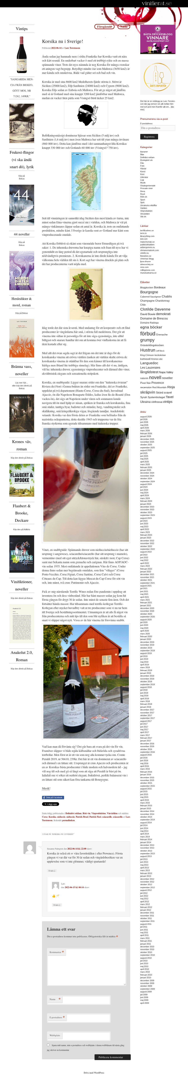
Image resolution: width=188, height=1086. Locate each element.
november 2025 (147, 442)
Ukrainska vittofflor (148, 205)
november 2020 (147, 611)
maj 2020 (144, 628)
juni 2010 (144, 963)
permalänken (68, 820)
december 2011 (147, 913)
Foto (142, 166)
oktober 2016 (146, 749)
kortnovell (145, 359)
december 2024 (147, 473)
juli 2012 (143, 893)
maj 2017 (144, 729)
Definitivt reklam (74, 813)
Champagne (147, 300)
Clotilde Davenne (155, 309)
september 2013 (147, 853)
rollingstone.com (147, 270)
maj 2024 (144, 493)
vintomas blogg (147, 259)
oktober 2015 (146, 783)
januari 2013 (145, 876)
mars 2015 (145, 803)
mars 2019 (145, 667)
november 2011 (147, 916)
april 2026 (144, 428)
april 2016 (144, 766)
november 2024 (147, 476)
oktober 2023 (146, 512)
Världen (143, 208)
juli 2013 (143, 859)
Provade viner (146, 188)
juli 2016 (143, 758)
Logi (142, 180)
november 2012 (147, 882)
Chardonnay (162, 300)
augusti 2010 (146, 958)
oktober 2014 (146, 817)
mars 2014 (145, 837)
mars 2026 (145, 430)
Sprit (142, 202)
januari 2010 (145, 977)
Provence (157, 382)
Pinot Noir (145, 383)
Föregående (104, 26)
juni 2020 (144, 625)
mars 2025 (145, 464)
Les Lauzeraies (150, 367)
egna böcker (151, 327)
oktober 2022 (146, 546)
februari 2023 (146, 535)
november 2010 (147, 949)
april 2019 (144, 665)
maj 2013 (144, 865)
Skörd (159, 392)
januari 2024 (145, 504)
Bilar (142, 154)
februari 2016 (146, 772)
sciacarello (107, 816)
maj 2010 (144, 966)
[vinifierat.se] (157, 3)
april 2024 (144, 495)
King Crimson (147, 355)
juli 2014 (143, 825)
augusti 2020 (146, 619)
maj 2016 (144, 763)
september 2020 (147, 617)
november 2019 (147, 645)
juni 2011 (144, 930)
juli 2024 (143, 487)
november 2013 (147, 848)
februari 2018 (146, 704)
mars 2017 (145, 735)
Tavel (169, 397)
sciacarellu (118, 816)
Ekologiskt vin (146, 160)
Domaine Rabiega (149, 323)
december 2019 (147, 642)
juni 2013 (144, 862)
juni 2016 (144, 760)
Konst (142, 171)
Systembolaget (156, 397)
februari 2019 (146, 670)
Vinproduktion (98, 813)
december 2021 (147, 574)
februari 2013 (146, 873)
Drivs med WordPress (94, 1072)
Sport (142, 200)
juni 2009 (144, 997)
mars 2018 (145, 701)
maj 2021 (144, 594)
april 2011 (144, 935)
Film (142, 163)
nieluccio (61, 816)
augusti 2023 (146, 518)
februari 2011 (146, 941)
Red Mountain (159, 387)
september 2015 (147, 786)
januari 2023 (145, 538)
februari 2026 (146, 433)
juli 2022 (143, 555)
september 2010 (147, 955)
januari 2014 (145, 842)
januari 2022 (145, 571)
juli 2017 (143, 724)
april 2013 (144, 868)
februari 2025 (146, 467)
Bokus (22, 179)
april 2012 (144, 901)
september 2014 (147, 820)
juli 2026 (143, 419)
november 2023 (147, 509)
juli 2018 (143, 690)
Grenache (162, 334)
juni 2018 (144, 693)
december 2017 (147, 710)
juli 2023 (143, 521)
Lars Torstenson (72, 47)
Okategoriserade (147, 185)
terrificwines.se (147, 230)
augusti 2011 (145, 924)
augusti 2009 (146, 992)
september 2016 (147, 752)
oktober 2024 (146, 478)
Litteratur (144, 177)
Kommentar (57, 952)
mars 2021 (145, 600)
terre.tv (143, 233)
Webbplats (55, 1035)
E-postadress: (146, 123)
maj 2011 (144, 932)
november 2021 (147, 577)
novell (155, 377)
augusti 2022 (146, 552)
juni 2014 (144, 828)
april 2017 (144, 732)
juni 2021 (144, 591)
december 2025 (147, 439)
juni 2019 (144, 659)
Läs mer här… (21, 383)
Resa (142, 191)
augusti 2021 (146, 586)
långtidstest (149, 372)
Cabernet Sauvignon (150, 296)
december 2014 (147, 811)
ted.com (143, 239)
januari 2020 (145, 639)
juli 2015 (143, 791)
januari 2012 (145, 910)
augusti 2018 (146, 687)
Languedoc (149, 363)
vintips (167, 402)
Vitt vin (143, 216)
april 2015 (144, 800)
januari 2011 (145, 944)
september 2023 (147, 515)
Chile (143, 304)
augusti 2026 (146, 416)
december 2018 (147, 676)
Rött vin (86, 813)
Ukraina (145, 401)
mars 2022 (145, 566)
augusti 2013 (146, 856)
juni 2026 (144, 422)
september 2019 (147, 650)
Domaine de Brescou (154, 318)
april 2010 (144, 969)
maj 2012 (144, 898)
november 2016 (147, 746)
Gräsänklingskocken (152, 345)
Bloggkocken (146, 288)
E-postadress (57, 1017)
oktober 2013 (146, 851)
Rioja (171, 387)
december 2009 (147, 980)
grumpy (147, 340)
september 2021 (147, 583)
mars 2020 (145, 634)
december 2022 (147, 541)
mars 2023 (145, 532)
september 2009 (147, 989)
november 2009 (147, 983)
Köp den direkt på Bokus (22, 458)
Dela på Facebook (54, 797)
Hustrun (147, 350)
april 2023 (144, 529)
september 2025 (147, 447)
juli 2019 (143, 656)
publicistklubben (147, 244)
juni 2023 (144, 523)
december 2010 (147, 946)
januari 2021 (145, 605)
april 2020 (144, 631)
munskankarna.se (148, 273)
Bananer (144, 152)
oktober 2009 (146, 986)
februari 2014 (146, 839)
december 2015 (147, 777)
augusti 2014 (146, 822)
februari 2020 (146, 636)
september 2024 (147, 481)
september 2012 (147, 887)
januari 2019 (145, 673)
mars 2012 (145, 904)
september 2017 (147, 718)
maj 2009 (144, 1000)
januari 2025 (145, 470)
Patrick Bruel (82, 816)
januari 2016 (145, 774)
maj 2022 (144, 560)
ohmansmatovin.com (149, 250)
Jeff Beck (160, 351)
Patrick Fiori (95, 816)
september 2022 (147, 549)
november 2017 (147, 713)
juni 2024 (144, 490)
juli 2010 (143, 961)
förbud (147, 333)
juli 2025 (143, 453)
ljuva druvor (145, 261)
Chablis (167, 296)
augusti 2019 (146, 653)
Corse (45, 816)
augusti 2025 (146, 450)
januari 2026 (145, 436)
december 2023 (147, 507)
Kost (142, 174)
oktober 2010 (146, 952)
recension (146, 387)
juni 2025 (144, 456)
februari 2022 (146, 569)
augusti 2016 (146, 755)
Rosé (142, 194)
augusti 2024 (146, 484)
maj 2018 (144, 696)
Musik (45, 788)
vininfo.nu (144, 253)
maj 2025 (144, 459)
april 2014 (144, 834)
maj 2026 (144, 425)
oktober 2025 (146, 445)
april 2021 (144, 597)
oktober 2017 (146, 715)
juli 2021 (143, 588)
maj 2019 (144, 662)
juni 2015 (144, 794)
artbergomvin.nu (147, 247)
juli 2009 (143, 994)
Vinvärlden (112, 813)
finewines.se (145, 256)
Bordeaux (160, 287)
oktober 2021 (146, 580)
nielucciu (70, 816)
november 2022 (147, 543)
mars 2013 (145, 870)
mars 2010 (145, 972)
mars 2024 (145, 498)
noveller (167, 378)
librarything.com (147, 236)
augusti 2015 (146, 789)
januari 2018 (145, 707)
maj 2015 (144, 797)
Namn (55, 999)
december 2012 (147, 879)
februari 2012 (146, 907)
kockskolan (160, 355)
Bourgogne (149, 292)
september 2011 (147, 921)
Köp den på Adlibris (21, 529)
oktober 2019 (146, 648)
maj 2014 (144, 831)
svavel (168, 392)
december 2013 (147, 845)
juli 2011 (143, 927)
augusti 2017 (146, 721)
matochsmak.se (147, 242)
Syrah (143, 397)
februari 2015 (146, 805)
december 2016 (147, 744)
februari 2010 (146, 975)
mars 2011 (145, 938)
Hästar (143, 168)
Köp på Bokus (21, 313)
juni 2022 (144, 557)
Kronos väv (156, 359)
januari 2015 (145, 808)
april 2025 (144, 462)
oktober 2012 (146, 884)
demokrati (163, 314)
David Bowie (147, 314)
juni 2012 (144, 896)
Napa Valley (166, 372)
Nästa (123, 26)
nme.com (144, 267)
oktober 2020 (146, 614)
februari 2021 (146, 602)
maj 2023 (144, 526)
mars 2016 (145, 769)
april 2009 (144, 1003)
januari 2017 (145, 741)
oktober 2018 (146, 681)
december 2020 (147, 608)
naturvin (144, 378)
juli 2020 (143, 622)
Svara (51, 870)
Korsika (52, 816)
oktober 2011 (146, 918)
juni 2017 (144, 727)
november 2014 (147, 814)
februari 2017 (146, 738)
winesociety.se (146, 264)
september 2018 (147, 684)
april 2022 (144, 563)
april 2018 (144, 698)
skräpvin (147, 392)
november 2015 (147, 780)
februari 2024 (146, 501)
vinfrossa (156, 401)
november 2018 (147, 679)
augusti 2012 (146, 890)
